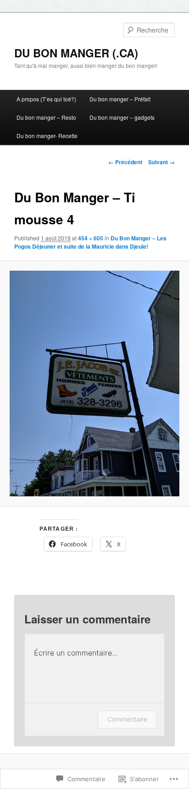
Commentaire (127, 719)
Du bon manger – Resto (46, 117)
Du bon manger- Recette (47, 135)
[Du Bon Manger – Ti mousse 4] (94, 383)
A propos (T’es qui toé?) (46, 99)
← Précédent (125, 162)
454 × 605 (90, 238)
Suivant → (161, 162)
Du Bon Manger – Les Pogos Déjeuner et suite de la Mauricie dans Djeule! (90, 242)
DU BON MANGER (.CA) (76, 53)
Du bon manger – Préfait (119, 99)
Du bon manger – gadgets (122, 117)
